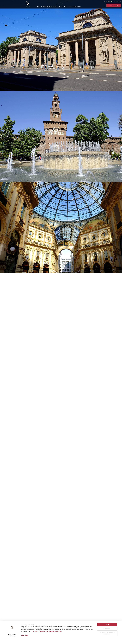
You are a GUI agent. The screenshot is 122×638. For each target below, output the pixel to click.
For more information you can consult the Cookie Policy (47, 631)
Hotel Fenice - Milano (30, 4)
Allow (107, 624)
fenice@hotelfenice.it (116, 1)
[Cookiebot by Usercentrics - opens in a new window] (12, 635)
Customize (106, 628)
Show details (24, 635)
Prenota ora (113, 5)
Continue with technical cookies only (107, 633)
